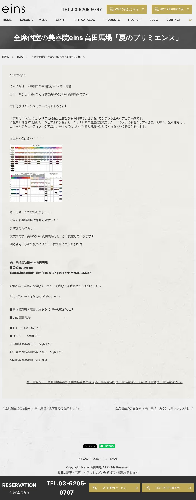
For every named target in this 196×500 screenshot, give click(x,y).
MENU (43, 19)
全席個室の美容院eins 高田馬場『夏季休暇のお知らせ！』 (43, 408)
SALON (25, 19)
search (189, 20)
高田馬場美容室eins (81, 382)
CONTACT (173, 19)
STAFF (60, 19)
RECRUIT (134, 19)
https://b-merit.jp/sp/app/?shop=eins (35, 296)
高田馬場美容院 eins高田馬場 (136, 382)
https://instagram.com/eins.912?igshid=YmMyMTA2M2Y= (50, 273)
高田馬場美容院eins (170, 382)
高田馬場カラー (37, 382)
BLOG (153, 19)
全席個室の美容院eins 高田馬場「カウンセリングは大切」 (153, 408)
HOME (7, 19)
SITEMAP (111, 459)
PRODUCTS (112, 19)
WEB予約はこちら (115, 488)
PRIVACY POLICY (89, 459)
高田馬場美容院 (105, 382)
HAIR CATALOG (84, 19)
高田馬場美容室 (57, 382)
